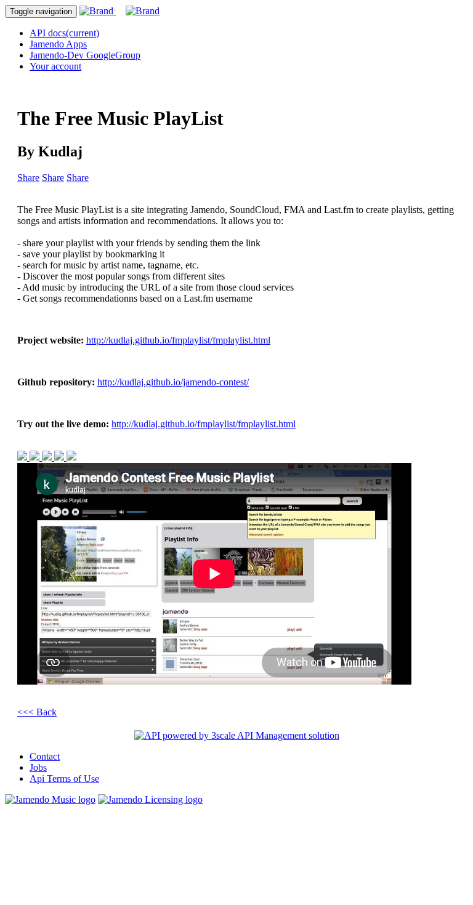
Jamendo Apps (58, 44)
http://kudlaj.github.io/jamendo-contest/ (173, 382)
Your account (55, 66)
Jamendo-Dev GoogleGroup (85, 55)
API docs (64, 33)
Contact (45, 756)
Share (28, 177)
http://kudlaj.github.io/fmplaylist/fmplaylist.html (178, 340)
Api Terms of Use (64, 778)
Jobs (38, 767)
